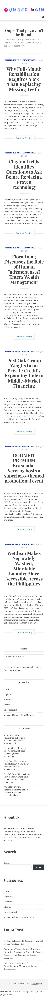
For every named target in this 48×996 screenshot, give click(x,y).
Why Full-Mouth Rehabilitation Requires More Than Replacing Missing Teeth (24, 79)
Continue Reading (24, 138)
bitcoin (7, 689)
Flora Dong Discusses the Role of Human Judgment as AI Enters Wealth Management (24, 269)
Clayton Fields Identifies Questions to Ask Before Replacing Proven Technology (24, 174)
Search (7, 863)
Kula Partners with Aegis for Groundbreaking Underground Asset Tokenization (20, 966)
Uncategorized (10, 710)
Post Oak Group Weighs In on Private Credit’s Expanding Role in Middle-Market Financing (24, 373)
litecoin (7, 705)
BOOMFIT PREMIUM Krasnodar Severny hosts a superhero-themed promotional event (24, 468)
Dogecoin (8, 694)
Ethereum (8, 700)
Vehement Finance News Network (20, 60)
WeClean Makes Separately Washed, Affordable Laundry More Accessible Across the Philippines (24, 568)
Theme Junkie (36, 983)
